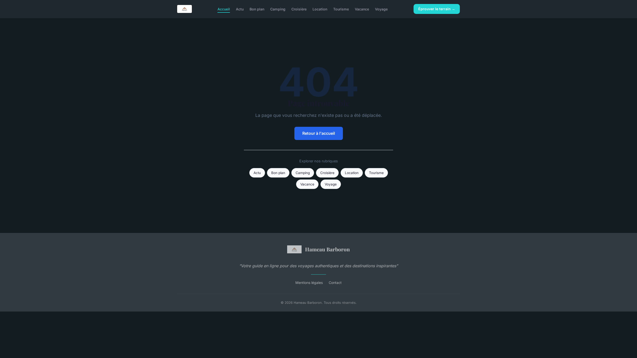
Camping (277, 9)
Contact (335, 282)
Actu (240, 9)
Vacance (362, 9)
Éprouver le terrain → (436, 9)
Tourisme (341, 9)
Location (320, 9)
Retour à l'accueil (318, 133)
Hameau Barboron (327, 249)
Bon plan (257, 9)
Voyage (381, 9)
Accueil (223, 9)
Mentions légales (309, 282)
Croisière (299, 9)
